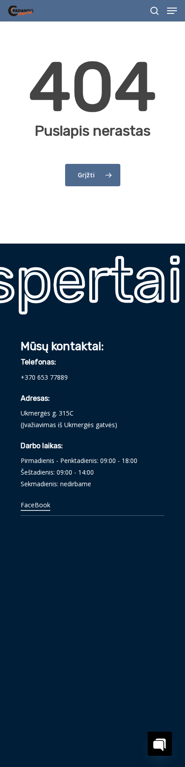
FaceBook (35, 505)
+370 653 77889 (44, 377)
